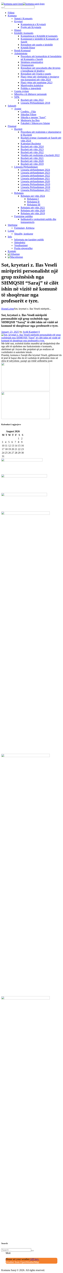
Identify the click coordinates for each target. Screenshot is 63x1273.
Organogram (27, 65)
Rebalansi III (33, 204)
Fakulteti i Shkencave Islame (35, 123)
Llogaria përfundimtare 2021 (35, 178)
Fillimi (11, 12)
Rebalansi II (33, 201)
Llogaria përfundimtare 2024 (35, 169)
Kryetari (18, 21)
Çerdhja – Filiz (28, 111)
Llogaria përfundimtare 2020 (35, 181)
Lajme (11, 230)
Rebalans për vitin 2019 (33, 213)
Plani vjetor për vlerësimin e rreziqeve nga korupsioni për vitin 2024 (40, 78)
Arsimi (17, 108)
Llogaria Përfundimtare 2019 (35, 184)
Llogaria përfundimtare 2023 (35, 172)
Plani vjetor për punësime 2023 (36, 82)
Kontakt (12, 251)
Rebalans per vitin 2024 (33, 196)
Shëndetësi (19, 242)
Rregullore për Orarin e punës (36, 73)
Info (10, 236)
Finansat (12, 126)
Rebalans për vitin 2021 (33, 207)
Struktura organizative (32, 62)
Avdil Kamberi (30, 331)
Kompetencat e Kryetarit (33, 24)
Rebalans (19, 193)
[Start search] (2, 7)
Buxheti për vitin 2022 (32, 100)
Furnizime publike (23, 216)
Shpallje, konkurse (23, 233)
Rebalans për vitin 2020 (33, 210)
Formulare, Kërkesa (24, 228)
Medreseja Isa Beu (30, 120)
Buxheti (18, 129)
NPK (17, 97)
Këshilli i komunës (23, 33)
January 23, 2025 (10, 331)
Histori (17, 30)
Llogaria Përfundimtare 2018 (35, 102)
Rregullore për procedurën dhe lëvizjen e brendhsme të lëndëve (40, 69)
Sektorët (12, 105)
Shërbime (12, 225)
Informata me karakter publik (29, 239)
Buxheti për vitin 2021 (32, 158)
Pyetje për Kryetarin (31, 27)
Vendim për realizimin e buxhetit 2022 (40, 155)
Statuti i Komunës (23, 18)
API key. (34, 1259)
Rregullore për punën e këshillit (37, 44)
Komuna (12, 15)
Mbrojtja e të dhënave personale (30, 94)
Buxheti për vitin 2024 (32, 146)
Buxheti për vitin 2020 (32, 161)
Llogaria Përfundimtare (26, 166)
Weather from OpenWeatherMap (22, 1262)
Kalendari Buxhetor (31, 143)
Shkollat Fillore (28, 114)
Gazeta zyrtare (21, 91)
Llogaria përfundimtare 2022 (35, 175)
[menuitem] (14, 254)
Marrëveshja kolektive (32, 85)
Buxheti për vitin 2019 (32, 164)
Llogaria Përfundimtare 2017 (35, 190)
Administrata (20, 53)
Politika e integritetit (31, 88)
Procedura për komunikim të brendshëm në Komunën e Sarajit (41, 58)
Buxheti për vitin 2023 (32, 149)
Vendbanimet (21, 245)
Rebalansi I (33, 198)
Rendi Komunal (22, 50)
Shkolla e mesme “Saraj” (33, 117)
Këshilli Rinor (28, 47)
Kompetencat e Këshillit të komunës (39, 36)
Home (4, 308)
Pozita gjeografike (23, 248)
